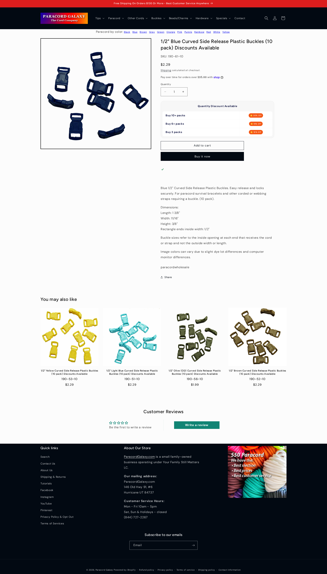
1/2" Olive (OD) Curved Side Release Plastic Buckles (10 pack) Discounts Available (195, 372)
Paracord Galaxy (104, 570)
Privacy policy (165, 570)
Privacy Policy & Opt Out (56, 516)
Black (127, 32)
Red (208, 32)
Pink (179, 32)
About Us (46, 470)
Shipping (166, 70)
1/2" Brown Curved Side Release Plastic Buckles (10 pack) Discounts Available (257, 372)
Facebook (46, 490)
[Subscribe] (193, 545)
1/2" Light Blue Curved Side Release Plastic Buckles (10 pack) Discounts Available (132, 372)
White (216, 32)
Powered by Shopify (125, 570)
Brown (143, 32)
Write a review (196, 425)
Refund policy (146, 570)
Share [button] (168, 277)
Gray (152, 32)
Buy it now (202, 156)
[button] (99, 18)
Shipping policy (206, 570)
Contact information (230, 570)
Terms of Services (52, 523)
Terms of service (186, 570)
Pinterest (46, 510)
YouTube (46, 503)
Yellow (226, 32)
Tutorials (46, 483)
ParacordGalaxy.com (139, 457)
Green (160, 32)
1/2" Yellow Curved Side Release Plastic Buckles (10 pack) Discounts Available (69, 372)
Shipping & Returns (53, 477)
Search (45, 456)
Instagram (47, 497)
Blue (134, 32)
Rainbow (199, 32)
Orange (171, 32)
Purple (188, 32)
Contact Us (47, 463)
